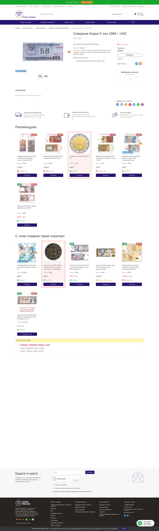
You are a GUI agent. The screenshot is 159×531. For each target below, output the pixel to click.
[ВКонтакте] (117, 104)
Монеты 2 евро (111, 22)
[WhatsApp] (138, 104)
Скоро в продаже (80, 509)
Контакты (70, 6)
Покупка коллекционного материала (85, 512)
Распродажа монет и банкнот (83, 504)
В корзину (27, 175)
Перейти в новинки (87, 2)
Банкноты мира (90, 22)
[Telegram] (134, 104)
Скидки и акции (104, 507)
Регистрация (140, 6)
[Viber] (142, 104)
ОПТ (133, 22)
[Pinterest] (130, 104)
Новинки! (53, 508)
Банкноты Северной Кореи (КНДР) (58, 28)
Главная (17, 28)
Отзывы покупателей (59, 6)
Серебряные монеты (56, 513)
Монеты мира (69, 22)
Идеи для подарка (80, 507)
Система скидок (45, 6)
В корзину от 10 (27, 334)
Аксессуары (54, 520)
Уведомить (129, 55)
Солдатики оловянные (47, 22)
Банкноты (53, 518)
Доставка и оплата (20, 6)
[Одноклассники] (125, 104)
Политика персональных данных (23, 523)
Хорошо (124, 528)
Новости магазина (34, 6)
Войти (134, 6)
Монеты (53, 515)
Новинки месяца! (26, 22)
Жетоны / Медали (56, 525)
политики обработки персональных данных (78, 491)
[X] (121, 104)
